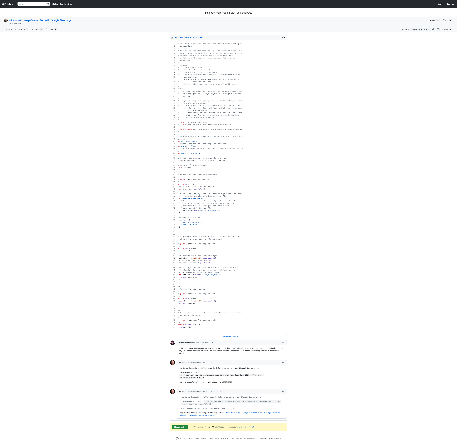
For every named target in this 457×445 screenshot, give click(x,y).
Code (10, 29)
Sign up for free (180, 427)
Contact (239, 439)
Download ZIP (447, 29)
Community (225, 439)
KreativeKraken (185, 343)
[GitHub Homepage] (177, 438)
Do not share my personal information (268, 439)
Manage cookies (249, 439)
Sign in (441, 4)
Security (210, 439)
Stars (38, 29)
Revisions (22, 29)
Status (217, 439)
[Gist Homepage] (9, 4)
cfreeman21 (184, 363)
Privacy (203, 439)
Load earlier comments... (232, 336)
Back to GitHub (66, 4)
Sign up (450, 4)
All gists (55, 4)
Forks (52, 29)
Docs (232, 439)
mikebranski (15, 20)
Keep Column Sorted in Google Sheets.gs (47, 20)
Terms (197, 439)
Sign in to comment (246, 427)
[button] (433, 29)
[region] (228, 185)
